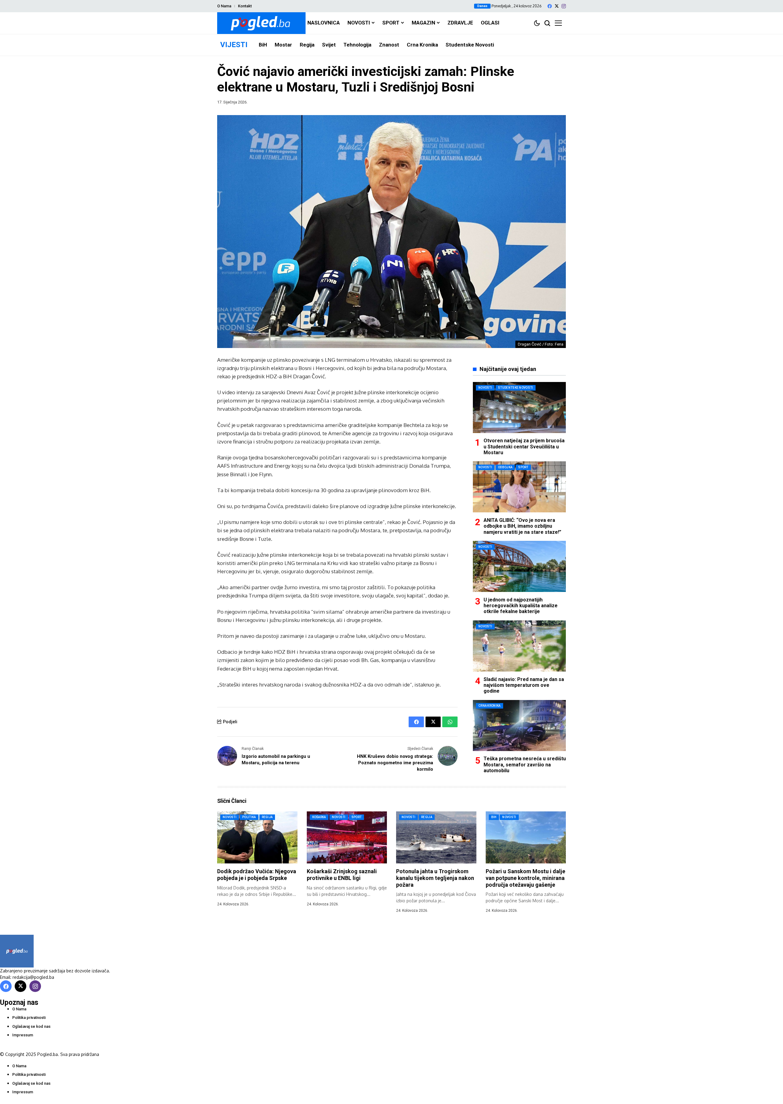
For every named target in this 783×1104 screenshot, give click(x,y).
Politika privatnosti (29, 1017)
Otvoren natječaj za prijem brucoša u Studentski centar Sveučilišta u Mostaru (524, 446)
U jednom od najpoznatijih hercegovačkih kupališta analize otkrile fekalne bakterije (521, 605)
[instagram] (564, 6)
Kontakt (245, 6)
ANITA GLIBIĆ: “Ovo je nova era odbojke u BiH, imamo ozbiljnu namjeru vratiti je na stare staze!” (522, 525)
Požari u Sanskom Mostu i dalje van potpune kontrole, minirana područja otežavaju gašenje (525, 878)
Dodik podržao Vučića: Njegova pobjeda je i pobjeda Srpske (256, 874)
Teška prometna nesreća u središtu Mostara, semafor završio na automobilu (525, 764)
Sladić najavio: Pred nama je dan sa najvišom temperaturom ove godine (524, 685)
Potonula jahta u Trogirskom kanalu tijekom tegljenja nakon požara (435, 878)
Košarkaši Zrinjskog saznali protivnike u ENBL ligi (342, 874)
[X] (556, 6)
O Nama (224, 6)
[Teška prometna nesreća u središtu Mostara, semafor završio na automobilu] (519, 725)
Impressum (22, 1035)
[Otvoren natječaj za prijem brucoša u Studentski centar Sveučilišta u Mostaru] (519, 407)
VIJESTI (233, 44)
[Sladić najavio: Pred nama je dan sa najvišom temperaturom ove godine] (519, 646)
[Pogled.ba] (261, 23)
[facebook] (549, 6)
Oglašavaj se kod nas (31, 1026)
